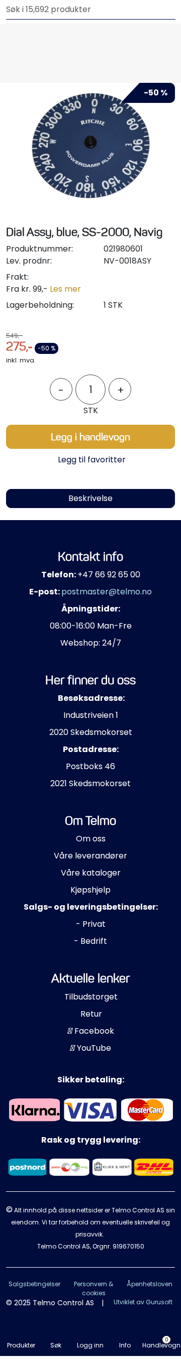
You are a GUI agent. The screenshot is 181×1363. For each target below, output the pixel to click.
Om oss (91, 838)
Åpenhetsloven (149, 1284)
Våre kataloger (91, 873)
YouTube (93, 1048)
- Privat (91, 924)
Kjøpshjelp (90, 890)
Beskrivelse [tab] (90, 498)
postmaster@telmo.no (106, 591)
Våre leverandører (90, 855)
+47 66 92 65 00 (108, 574)
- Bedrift (90, 941)
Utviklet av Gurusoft (143, 1302)
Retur (91, 1014)
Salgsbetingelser (34, 1284)
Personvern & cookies (93, 1288)
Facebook (93, 1031)
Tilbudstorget (91, 997)
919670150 (128, 1246)
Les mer (65, 289)
